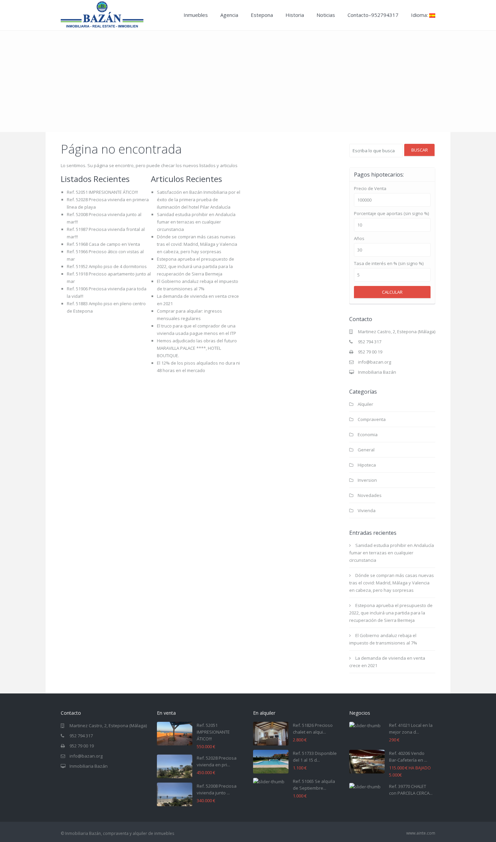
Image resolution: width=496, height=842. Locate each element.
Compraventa (372, 419)
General (366, 450)
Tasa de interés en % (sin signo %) (388, 263)
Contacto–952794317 (373, 14)
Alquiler (365, 404)
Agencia (229, 14)
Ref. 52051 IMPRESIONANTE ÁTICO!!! (102, 192)
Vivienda (367, 510)
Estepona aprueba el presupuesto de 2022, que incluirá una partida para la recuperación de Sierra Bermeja (195, 266)
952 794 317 (369, 342)
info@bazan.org (374, 362)
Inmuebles (196, 14)
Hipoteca (367, 465)
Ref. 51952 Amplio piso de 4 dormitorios (107, 266)
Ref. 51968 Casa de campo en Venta (103, 244)
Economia (368, 434)
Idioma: (420, 14)
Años (359, 238)
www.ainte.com (420, 833)
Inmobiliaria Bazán (377, 372)
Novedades (370, 495)
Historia (294, 14)
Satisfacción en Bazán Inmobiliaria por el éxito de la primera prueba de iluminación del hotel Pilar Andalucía (198, 199)
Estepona (262, 14)
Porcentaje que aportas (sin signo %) (391, 213)
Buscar (419, 150)
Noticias (325, 14)
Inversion (367, 480)
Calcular (392, 292)
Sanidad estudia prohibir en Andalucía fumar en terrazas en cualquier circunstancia (196, 221)
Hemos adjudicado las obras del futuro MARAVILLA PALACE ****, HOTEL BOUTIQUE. (197, 348)
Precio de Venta (370, 188)
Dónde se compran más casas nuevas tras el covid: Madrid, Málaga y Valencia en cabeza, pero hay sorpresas (197, 244)
